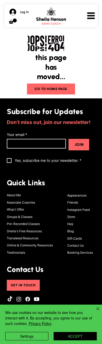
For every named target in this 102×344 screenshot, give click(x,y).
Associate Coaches (21, 202)
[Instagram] (19, 299)
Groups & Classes (19, 217)
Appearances (77, 195)
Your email (17, 134)
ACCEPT (75, 336)
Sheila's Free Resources (24, 231)
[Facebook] (28, 299)
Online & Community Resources (30, 245)
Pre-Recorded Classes (23, 224)
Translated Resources (22, 238)
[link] (13, 21)
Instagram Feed (78, 210)
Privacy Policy (40, 323)
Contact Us (75, 245)
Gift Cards (74, 238)
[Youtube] (36, 299)
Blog (70, 231)
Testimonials (16, 252)
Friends (72, 202)
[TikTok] (10, 299)
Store (71, 217)
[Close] (94, 312)
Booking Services (80, 252)
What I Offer (15, 209)
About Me (14, 195)
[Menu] (91, 16)
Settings (26, 336)
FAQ (70, 224)
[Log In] (12, 12)
